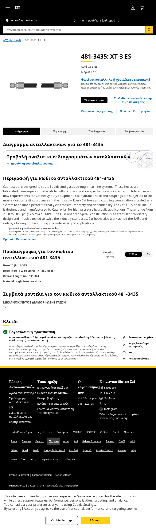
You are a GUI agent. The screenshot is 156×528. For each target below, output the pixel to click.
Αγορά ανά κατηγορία (23, 393)
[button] (133, 100)
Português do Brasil (54, 450)
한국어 (14, 450)
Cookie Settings (63, 475)
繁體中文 (91, 432)
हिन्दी (76, 441)
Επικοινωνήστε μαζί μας (52, 387)
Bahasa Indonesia (91, 441)
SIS (11, 407)
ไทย (23, 459)
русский (87, 450)
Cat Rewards (86, 403)
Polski (36, 450)
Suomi (14, 441)
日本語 (122, 441)
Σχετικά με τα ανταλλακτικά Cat (20, 414)
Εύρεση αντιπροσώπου (52, 393)
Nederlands (130, 432)
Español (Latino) (104, 450)
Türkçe (33, 459)
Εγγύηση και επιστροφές (52, 403)
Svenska (122, 450)
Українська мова (51, 459)
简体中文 (77, 432)
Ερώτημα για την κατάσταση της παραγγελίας (55, 411)
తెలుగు (14, 459)
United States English (22, 432)
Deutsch (39, 441)
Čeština (104, 432)
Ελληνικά (54, 441)
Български (62, 432)
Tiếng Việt (70, 459)
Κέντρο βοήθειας (48, 398)
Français (26, 441)
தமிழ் (133, 450)
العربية (41, 432)
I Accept (95, 520)
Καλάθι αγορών (87, 398)
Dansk (116, 432)
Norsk (25, 450)
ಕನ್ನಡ (132, 441)
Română (73, 450)
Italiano (110, 441)
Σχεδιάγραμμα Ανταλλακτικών (19, 400)
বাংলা (50, 432)
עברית (66, 441)
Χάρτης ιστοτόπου (20, 422)
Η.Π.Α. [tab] (133, 254)
